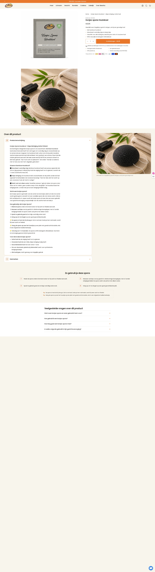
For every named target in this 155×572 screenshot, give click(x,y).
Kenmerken (14, 259)
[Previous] (4, 1)
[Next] (150, 1)
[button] (52, 5)
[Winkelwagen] (150, 5)
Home (87, 14)
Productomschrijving (17, 140)
